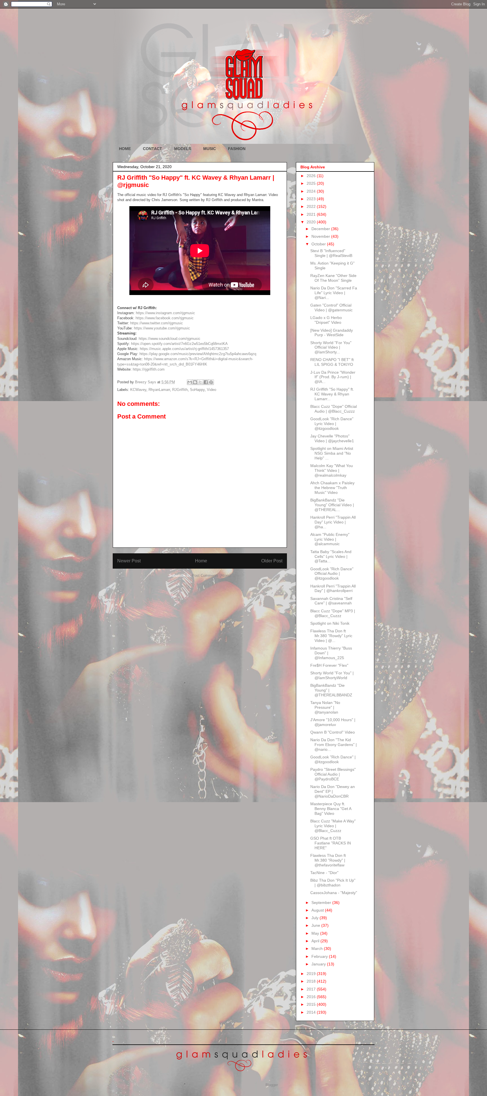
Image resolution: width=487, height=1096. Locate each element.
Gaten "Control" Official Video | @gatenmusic (331, 307)
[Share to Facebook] (206, 382)
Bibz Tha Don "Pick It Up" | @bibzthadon (332, 882)
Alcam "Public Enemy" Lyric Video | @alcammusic (329, 539)
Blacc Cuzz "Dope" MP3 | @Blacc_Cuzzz (332, 613)
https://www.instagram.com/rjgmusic (165, 313)
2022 (312, 206)
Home (201, 560)
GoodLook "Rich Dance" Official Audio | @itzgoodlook (331, 574)
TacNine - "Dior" (324, 872)
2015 (312, 1004)
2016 (312, 996)
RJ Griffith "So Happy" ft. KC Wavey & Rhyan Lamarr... (332, 394)
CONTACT (152, 148)
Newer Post (129, 560)
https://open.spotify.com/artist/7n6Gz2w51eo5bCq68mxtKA (179, 344)
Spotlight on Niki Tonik (329, 623)
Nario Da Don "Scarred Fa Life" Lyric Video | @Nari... (333, 293)
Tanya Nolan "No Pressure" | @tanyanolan (325, 707)
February (320, 956)
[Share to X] (200, 382)
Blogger (271, 1085)
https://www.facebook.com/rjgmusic (165, 318)
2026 (312, 175)
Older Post (271, 560)
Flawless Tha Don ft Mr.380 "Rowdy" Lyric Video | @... (331, 636)
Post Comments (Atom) (211, 575)
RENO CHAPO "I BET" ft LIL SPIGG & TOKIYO (332, 362)
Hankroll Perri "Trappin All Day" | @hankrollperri (333, 588)
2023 (312, 199)
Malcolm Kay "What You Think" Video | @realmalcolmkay (331, 470)
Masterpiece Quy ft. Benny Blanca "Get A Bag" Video (330, 809)
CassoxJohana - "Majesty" (333, 892)
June (316, 925)
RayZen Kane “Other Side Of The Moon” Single (333, 278)
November (321, 236)
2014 (312, 1012)
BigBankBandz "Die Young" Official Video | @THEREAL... (332, 505)
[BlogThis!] (195, 382)
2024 (312, 191)
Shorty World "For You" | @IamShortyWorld (332, 675)
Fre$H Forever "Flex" (329, 665)
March (317, 948)
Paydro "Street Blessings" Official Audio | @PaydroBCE (333, 774)
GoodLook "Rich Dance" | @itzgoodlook (333, 759)
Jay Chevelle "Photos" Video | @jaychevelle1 (332, 438)
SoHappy (197, 390)
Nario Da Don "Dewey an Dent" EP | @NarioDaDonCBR (332, 791)
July (315, 917)
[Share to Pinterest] (211, 382)
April (315, 941)
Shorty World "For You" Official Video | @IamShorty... (330, 347)
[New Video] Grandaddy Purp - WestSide (331, 332)
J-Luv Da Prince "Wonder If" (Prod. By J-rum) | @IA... (332, 377)
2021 (312, 214)
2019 (312, 973)
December (321, 228)
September (321, 902)
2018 (312, 981)
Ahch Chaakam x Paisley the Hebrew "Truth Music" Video (332, 488)
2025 (312, 183)
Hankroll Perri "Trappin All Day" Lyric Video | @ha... (333, 522)
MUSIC (209, 148)
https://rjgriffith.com (149, 369)
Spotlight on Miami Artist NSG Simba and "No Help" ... (331, 453)
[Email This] (189, 382)
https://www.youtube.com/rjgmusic (162, 328)
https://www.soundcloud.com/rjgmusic (169, 338)
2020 (312, 222)
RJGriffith (180, 390)
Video (211, 390)
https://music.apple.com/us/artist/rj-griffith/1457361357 (184, 349)
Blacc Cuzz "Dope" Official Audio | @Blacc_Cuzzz (333, 408)
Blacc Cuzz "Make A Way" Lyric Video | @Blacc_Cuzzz (333, 826)
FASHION (236, 148)
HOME (125, 148)
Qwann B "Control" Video (332, 732)
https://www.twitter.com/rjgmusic (156, 323)
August (318, 910)
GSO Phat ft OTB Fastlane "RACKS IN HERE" (330, 843)
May (315, 933)
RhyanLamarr (159, 390)
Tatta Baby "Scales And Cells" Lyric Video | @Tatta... (330, 556)
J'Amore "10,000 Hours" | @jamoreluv (332, 722)
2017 (312, 989)
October (319, 244)
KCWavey (138, 390)
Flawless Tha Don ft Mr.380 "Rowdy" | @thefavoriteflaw (328, 860)
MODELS (182, 148)
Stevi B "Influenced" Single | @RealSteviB (331, 253)
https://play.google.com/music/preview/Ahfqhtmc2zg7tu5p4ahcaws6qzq (198, 354)
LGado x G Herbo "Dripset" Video (326, 320)
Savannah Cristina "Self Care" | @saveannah (331, 601)
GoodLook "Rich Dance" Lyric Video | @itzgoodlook (331, 424)
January (319, 964)
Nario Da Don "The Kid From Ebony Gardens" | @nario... (333, 745)
